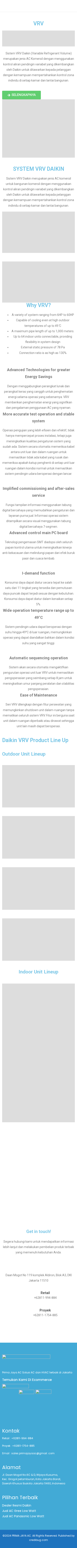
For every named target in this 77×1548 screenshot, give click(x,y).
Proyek (45, 1310)
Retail (45, 1293)
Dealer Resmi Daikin (16, 1505)
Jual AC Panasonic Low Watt (23, 1516)
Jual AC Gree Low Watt (19, 1511)
